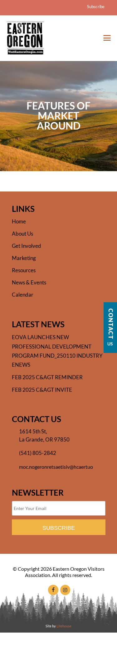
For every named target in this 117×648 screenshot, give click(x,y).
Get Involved (26, 245)
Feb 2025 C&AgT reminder (47, 377)
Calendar (22, 294)
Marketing (24, 258)
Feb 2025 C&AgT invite (42, 389)
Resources (24, 270)
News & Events (29, 282)
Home (19, 221)
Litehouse (63, 626)
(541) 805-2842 (37, 453)
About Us (22, 233)
